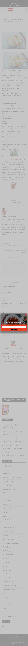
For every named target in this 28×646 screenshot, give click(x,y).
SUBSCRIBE (14, 329)
